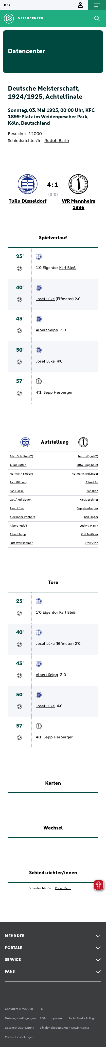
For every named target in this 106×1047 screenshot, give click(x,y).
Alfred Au (92, 482)
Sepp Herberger (58, 392)
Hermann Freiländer (84, 473)
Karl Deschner (89, 499)
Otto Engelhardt (87, 465)
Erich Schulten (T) (21, 456)
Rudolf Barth (56, 141)
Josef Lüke (45, 299)
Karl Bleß (67, 268)
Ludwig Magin (89, 525)
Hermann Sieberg (21, 473)
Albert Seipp (47, 330)
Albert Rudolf (18, 525)
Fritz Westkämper (21, 543)
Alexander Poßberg (22, 517)
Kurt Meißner (89, 534)
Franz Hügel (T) (88, 456)
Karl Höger (91, 517)
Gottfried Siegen (21, 499)
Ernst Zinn (91, 543)
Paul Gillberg (18, 482)
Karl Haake (17, 491)
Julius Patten (18, 465)
